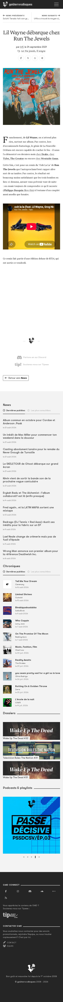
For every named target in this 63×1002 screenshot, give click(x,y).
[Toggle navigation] (56, 4)
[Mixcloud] (54, 891)
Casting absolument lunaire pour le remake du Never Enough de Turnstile (31, 451)
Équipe (10, 946)
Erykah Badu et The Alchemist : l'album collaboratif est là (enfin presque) (26, 494)
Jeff (21, 46)
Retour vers (17, 378)
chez (42, 154)
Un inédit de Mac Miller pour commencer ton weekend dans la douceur (30, 436)
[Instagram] (18, 891)
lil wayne (41, 51)
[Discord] (30, 891)
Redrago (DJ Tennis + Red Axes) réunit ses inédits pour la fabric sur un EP (29, 524)
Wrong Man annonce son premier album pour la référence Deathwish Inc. (30, 553)
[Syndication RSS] (6, 898)
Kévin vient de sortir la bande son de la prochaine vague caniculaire (27, 480)
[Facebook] (21, 58)
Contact (11, 943)
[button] (24, 857)
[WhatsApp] (35, 58)
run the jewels (28, 51)
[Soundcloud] (42, 891)
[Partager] (42, 58)
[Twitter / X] (28, 58)
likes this (18, 190)
